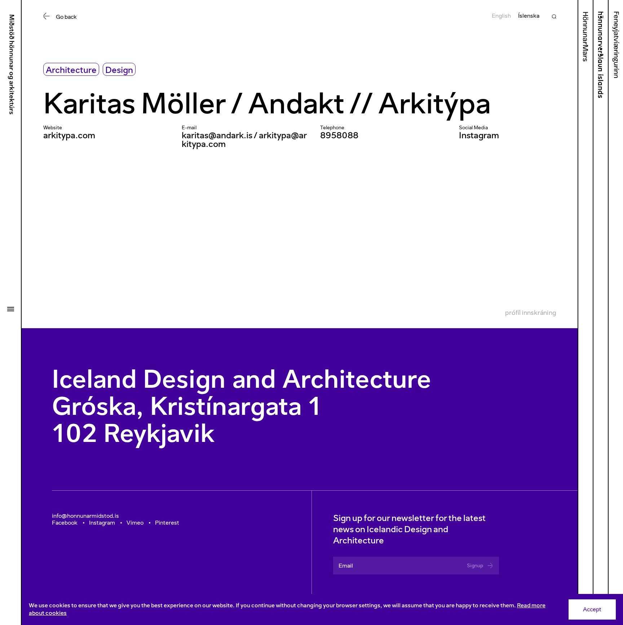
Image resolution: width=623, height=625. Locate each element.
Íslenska (528, 15)
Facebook (65, 522)
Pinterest (167, 522)
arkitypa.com (69, 135)
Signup (475, 566)
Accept (592, 609)
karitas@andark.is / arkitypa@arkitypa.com (244, 139)
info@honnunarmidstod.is (85, 515)
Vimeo (135, 522)
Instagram (479, 135)
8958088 (339, 135)
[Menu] (10, 309)
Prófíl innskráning (530, 313)
